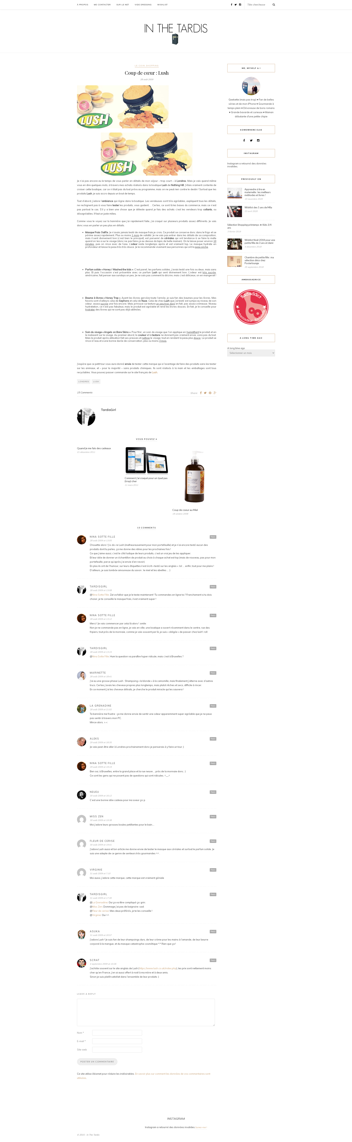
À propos (82, 4)
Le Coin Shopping (147, 65)
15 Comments (84, 392)
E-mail (81, 1041)
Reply (213, 537)
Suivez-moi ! (201, 1127)
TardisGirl (108, 410)
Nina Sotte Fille (102, 536)
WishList (162, 4)
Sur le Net (122, 4)
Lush (154, 372)
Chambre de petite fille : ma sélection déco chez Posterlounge (259, 260)
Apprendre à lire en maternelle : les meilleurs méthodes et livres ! (258, 192)
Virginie (96, 915)
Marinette (98, 672)
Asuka (95, 931)
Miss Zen (97, 816)
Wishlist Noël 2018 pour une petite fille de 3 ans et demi (260, 241)
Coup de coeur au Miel (185, 509)
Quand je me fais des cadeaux (94, 448)
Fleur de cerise (102, 840)
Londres (83, 381)
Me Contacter (102, 4)
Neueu (94, 791)
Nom (80, 1032)
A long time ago (236, 348)
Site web (82, 1049)
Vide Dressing (143, 4)
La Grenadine (100, 705)
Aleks (94, 738)
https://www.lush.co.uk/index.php (157, 968)
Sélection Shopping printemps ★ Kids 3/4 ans (249, 226)
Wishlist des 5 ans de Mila (258, 207)
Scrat (95, 960)
